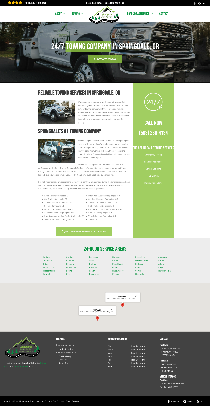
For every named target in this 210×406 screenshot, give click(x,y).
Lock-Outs (64, 359)
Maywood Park (141, 260)
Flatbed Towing (66, 349)
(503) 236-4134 (153, 133)
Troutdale (47, 260)
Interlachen (71, 267)
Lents (137, 267)
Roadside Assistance (138, 14)
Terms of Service (21, 366)
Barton (115, 260)
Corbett (46, 257)
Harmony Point (164, 270)
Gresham (70, 257)
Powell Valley (49, 267)
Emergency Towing (153, 154)
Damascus (94, 274)
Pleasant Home (50, 270)
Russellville (140, 257)
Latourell (70, 260)
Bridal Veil (93, 267)
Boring (69, 270)
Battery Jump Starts (153, 183)
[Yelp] (204, 3)
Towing (76, 14)
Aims (91, 260)
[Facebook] (194, 3)
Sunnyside (162, 257)
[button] (63, 14)
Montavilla (139, 274)
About (58, 14)
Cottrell (46, 274)
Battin (161, 260)
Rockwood (93, 257)
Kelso (68, 274)
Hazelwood (117, 257)
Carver (138, 270)
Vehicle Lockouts (153, 168)
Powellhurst (117, 264)
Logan (161, 267)
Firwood (115, 274)
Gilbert (115, 267)
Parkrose (139, 264)
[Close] (111, 310)
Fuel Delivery (153, 176)
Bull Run (92, 264)
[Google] (199, 3)
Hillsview (70, 264)
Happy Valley (117, 270)
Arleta (161, 264)
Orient (46, 264)
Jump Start (64, 363)
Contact (163, 14)
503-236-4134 (117, 3)
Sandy (92, 270)
